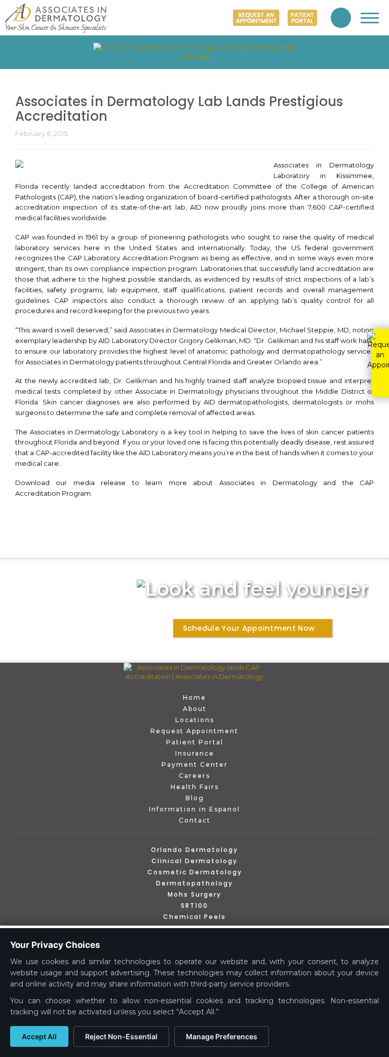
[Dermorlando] (55, 18)
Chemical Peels (194, 916)
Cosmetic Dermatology (194, 872)
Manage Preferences (221, 1036)
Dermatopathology (194, 883)
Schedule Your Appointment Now (249, 628)
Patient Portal (194, 742)
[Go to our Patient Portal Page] (302, 18)
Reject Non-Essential (121, 1036)
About (195, 708)
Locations (194, 720)
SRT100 (194, 905)
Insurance (194, 753)
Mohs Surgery (194, 894)
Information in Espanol (194, 809)
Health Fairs (195, 787)
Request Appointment (194, 731)
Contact (195, 820)
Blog (194, 798)
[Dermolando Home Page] (194, 672)
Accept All (39, 1036)
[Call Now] (341, 18)
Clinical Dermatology (194, 861)
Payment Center (195, 764)
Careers (194, 775)
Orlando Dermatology (194, 849)
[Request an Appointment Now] (256, 18)
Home (194, 697)
